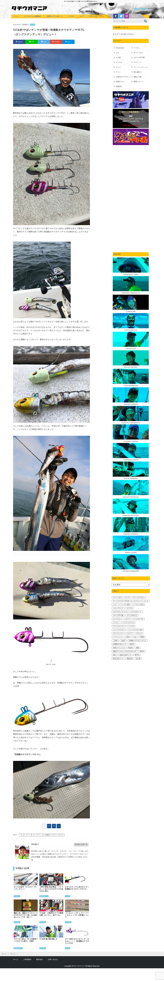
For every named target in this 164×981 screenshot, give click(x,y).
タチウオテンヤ (136, 611)
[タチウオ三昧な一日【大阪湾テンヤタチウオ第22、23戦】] (26, 931)
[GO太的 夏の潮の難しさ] (51, 931)
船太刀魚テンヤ (118, 658)
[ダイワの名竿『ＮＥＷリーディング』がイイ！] (26, 879)
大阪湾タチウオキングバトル (126, 77)
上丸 (134, 637)
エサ (117, 52)
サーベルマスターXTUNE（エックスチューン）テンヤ (130, 601)
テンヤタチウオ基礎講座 (32, 16)
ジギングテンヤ (118, 608)
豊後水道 (130, 658)
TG (21, 835)
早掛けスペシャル (119, 647)
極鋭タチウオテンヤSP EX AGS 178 (124, 651)
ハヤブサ (131, 626)
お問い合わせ (53, 959)
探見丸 (132, 644)
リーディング (117, 637)
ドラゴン (116, 622)
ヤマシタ (139, 633)
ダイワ (27, 835)
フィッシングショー (141, 67)
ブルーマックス (118, 633)
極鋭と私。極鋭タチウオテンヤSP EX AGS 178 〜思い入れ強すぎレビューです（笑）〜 (26, 915)
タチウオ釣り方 (132, 615)
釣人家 (138, 658)
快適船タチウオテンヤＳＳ (137, 640)
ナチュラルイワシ (119, 626)
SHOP (81, 16)
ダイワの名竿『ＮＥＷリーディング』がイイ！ (26, 888)
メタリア (130, 633)
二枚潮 (115, 640)
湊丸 (114, 655)
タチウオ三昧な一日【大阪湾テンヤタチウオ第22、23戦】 (26, 940)
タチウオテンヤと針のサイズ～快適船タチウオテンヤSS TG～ (77, 888)
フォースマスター (119, 629)
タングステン (37, 835)
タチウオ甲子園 (139, 57)
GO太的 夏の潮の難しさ (48, 939)
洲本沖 (142, 651)
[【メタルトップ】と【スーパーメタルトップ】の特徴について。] (77, 905)
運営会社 (39, 959)
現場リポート (44, 896)
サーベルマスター (139, 597)
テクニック (137, 62)
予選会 (142, 637)
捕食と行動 (137, 77)
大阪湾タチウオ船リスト (54, 16)
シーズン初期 (125, 604)
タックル (17, 922)
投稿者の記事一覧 (81, 844)
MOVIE (71, 16)
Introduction (120, 48)
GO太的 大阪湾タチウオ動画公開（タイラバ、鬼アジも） (51, 914)
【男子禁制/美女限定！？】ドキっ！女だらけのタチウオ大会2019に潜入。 (51, 889)
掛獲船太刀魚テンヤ (119, 644)
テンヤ (33, 24)
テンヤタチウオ (138, 619)
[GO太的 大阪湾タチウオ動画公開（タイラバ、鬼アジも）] (51, 905)
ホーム (16, 16)
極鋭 (137, 647)
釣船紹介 (119, 86)
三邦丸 (127, 637)
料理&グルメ (120, 81)
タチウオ (130, 608)
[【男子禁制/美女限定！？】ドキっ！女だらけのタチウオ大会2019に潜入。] (51, 879)
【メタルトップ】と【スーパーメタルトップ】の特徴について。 (77, 915)
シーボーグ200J (138, 604)
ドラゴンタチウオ (128, 622)
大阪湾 (123, 640)
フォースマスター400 (135, 629)
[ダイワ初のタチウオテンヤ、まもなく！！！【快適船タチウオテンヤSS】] (77, 931)
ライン (118, 72)
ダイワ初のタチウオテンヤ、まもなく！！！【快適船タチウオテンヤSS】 (77, 941)
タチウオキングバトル (120, 611)
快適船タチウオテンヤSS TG (54, 835)
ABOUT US (93, 16)
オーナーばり (138, 52)
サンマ (127, 597)
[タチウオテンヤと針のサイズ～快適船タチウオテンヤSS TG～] (77, 879)
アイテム (17, 896)
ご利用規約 (27, 959)
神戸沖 (137, 655)
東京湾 (130, 647)
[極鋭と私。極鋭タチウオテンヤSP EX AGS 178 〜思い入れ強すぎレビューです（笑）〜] (26, 905)
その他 (118, 57)
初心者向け (137, 72)
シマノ (115, 604)
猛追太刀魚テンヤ (125, 655)
